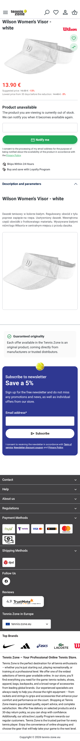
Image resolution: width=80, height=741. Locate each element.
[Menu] (5, 12)
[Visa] (37, 528)
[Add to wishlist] (74, 38)
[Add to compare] (74, 47)
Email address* (16, 412)
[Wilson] (70, 29)
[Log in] (65, 12)
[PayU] (8, 528)
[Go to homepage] (19, 12)
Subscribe (43, 433)
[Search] (46, 12)
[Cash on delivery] (8, 539)
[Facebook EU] (6, 581)
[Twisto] (23, 528)
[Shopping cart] (74, 12)
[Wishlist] (56, 12)
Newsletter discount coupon (28, 447)
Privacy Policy (13, 155)
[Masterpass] (51, 528)
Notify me (42, 140)
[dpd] (8, 562)
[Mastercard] (66, 528)
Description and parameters (21, 184)
